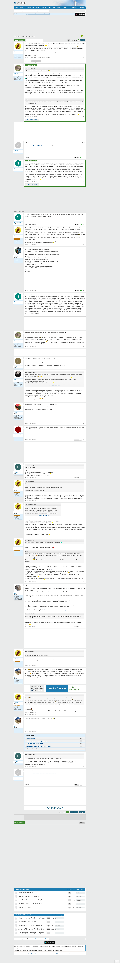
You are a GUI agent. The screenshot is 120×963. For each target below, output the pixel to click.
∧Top (117, 961)
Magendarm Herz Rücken (27, 921)
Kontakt (28, 953)
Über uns (32, 953)
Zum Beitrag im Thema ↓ (31, 119)
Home (16, 7)
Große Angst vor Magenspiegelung (30, 903)
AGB (57, 953)
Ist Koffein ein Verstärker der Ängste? (30, 900)
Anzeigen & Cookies (51, 953)
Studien (64, 7)
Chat (50, 7)
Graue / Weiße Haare (24, 36)
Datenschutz (43, 953)
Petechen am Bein (24, 907)
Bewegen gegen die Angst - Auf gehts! (31, 932)
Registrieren (74, 7)
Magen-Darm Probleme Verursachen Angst (32, 925)
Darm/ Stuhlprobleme (25, 892)
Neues (21, 7)
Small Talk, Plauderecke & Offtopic (40, 939)
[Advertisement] (54, 452)
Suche (37, 7)
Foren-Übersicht (18, 939)
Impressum (37, 953)
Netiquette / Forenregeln (63, 953)
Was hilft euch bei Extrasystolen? (29, 896)
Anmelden (82, 7)
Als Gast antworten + (19, 40)
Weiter (81, 812)
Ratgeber (44, 7)
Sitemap (70, 953)
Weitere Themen (27, 939)
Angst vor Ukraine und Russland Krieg (31, 929)
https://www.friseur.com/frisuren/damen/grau (55, 610)
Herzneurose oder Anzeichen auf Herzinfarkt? (33, 918)
